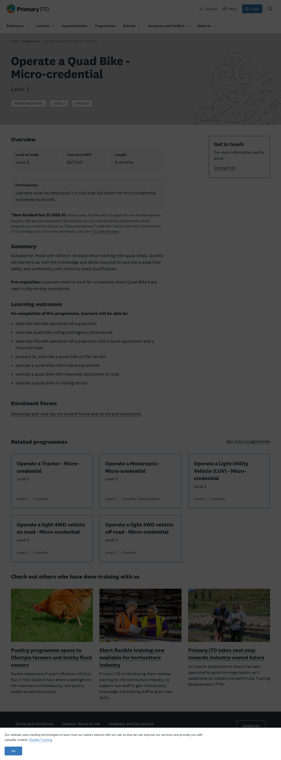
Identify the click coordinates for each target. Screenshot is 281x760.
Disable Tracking (40, 740)
